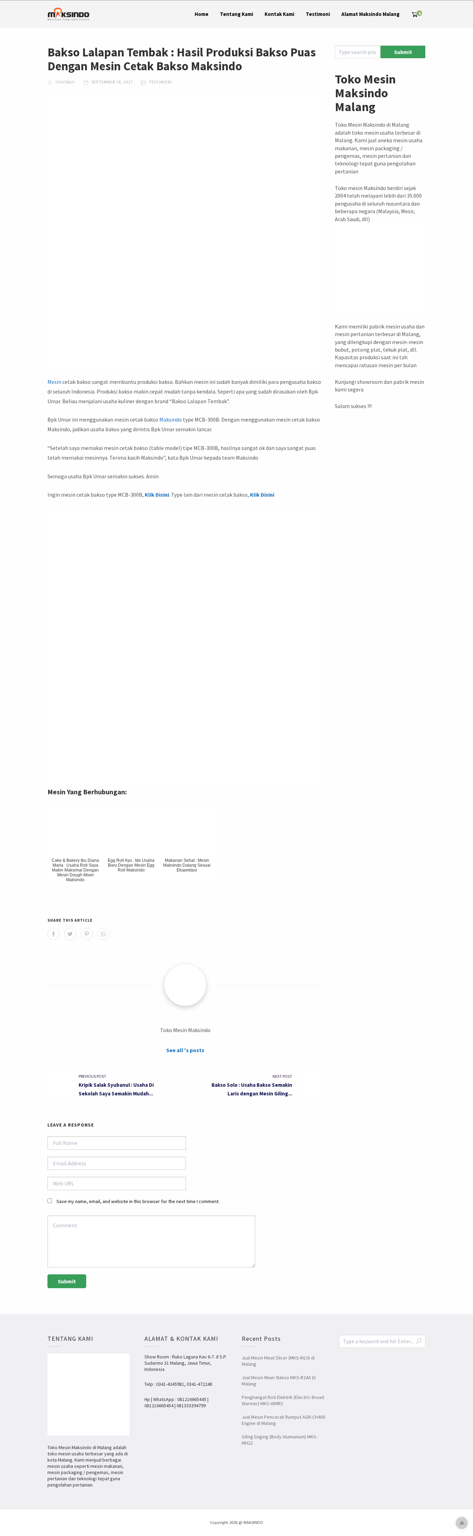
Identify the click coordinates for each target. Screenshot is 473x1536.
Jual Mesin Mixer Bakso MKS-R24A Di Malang (279, 1380)
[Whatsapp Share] (103, 934)
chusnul (64, 81)
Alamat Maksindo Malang (370, 14)
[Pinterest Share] (87, 934)
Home (201, 14)
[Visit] (185, 985)
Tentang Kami (236, 14)
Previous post (92, 1076)
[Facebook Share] (53, 934)
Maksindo (170, 419)
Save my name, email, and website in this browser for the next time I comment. (138, 1201)
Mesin (54, 381)
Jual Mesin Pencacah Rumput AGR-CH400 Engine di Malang (283, 1420)
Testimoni (318, 14)
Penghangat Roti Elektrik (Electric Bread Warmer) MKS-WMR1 (283, 1400)
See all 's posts (185, 1050)
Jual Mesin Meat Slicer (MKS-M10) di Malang (278, 1361)
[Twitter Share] (70, 934)
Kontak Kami (279, 14)
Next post (282, 1076)
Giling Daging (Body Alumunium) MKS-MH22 (280, 1440)
